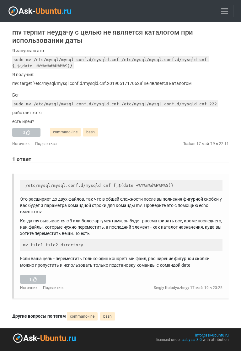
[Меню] (224, 11)
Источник (20, 144)
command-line (65, 132)
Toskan (189, 144)
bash (90, 132)
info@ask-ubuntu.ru (212, 335)
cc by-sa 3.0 (192, 339)
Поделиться (46, 144)
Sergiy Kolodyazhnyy (171, 288)
